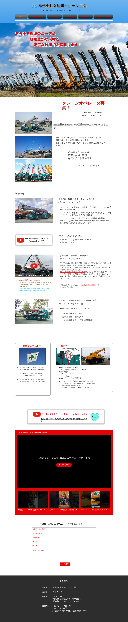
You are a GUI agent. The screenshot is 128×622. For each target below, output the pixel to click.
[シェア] (104, 432)
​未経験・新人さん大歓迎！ (93, 112)
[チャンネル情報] (109, 432)
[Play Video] (33, 501)
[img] (33, 123)
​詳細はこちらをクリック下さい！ (95, 116)
